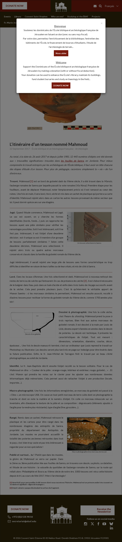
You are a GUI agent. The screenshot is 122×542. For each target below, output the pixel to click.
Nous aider (61, 53)
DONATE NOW (61, 85)
